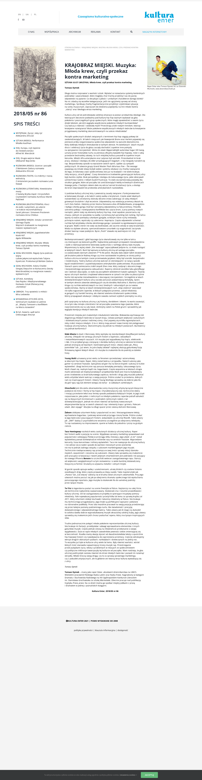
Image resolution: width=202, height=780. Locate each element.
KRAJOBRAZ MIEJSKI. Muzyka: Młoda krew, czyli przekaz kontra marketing (32, 244)
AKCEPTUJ (149, 775)
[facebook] (18, 20)
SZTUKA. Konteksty (24, 278)
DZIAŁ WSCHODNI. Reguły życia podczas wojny (34, 254)
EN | (21, 14)
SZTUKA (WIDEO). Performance (30, 140)
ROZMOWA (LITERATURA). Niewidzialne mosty (34, 190)
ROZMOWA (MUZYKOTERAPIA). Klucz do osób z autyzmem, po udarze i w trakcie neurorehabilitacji (32, 207)
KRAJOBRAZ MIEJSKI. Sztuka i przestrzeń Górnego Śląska (34, 221)
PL (35, 14)
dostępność (122, 630)
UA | (29, 14)
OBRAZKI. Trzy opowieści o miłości (31, 291)
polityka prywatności (83, 630)
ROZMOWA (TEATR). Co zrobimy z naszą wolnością (34, 177)
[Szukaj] (131, 31)
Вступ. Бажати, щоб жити (28, 312)
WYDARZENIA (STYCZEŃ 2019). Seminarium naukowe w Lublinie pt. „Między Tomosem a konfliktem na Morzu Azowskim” (31, 303)
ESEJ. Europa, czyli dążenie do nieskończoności (28, 149)
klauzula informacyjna (105, 630)
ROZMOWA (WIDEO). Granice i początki (33, 165)
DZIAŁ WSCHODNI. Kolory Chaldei (31, 266)
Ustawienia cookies (128, 775)
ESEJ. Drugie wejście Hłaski (28, 158)
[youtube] (23, 20)
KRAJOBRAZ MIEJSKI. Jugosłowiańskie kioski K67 (32, 234)
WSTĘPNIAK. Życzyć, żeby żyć (29, 133)
